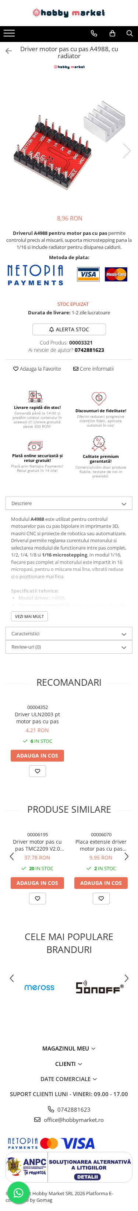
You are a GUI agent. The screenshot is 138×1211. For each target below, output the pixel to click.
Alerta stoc (72, 329)
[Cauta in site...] (129, 33)
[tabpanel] (69, 143)
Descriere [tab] (21, 503)
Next (126, 150)
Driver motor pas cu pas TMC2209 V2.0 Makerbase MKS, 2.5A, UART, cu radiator (37, 845)
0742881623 (73, 1109)
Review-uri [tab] (26, 646)
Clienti (66, 1063)
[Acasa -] (69, 13)
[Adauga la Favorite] (37, 771)
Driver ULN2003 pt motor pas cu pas (37, 718)
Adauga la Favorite (39, 368)
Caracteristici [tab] (25, 633)
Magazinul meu (66, 1048)
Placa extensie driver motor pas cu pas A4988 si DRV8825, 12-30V (101, 845)
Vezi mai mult (29, 616)
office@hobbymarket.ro (73, 1119)
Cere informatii (96, 368)
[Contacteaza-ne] (94, 33)
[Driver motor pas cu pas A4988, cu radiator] (69, 143)
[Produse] (10, 35)
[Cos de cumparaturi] (112, 33)
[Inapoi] (5, 51)
